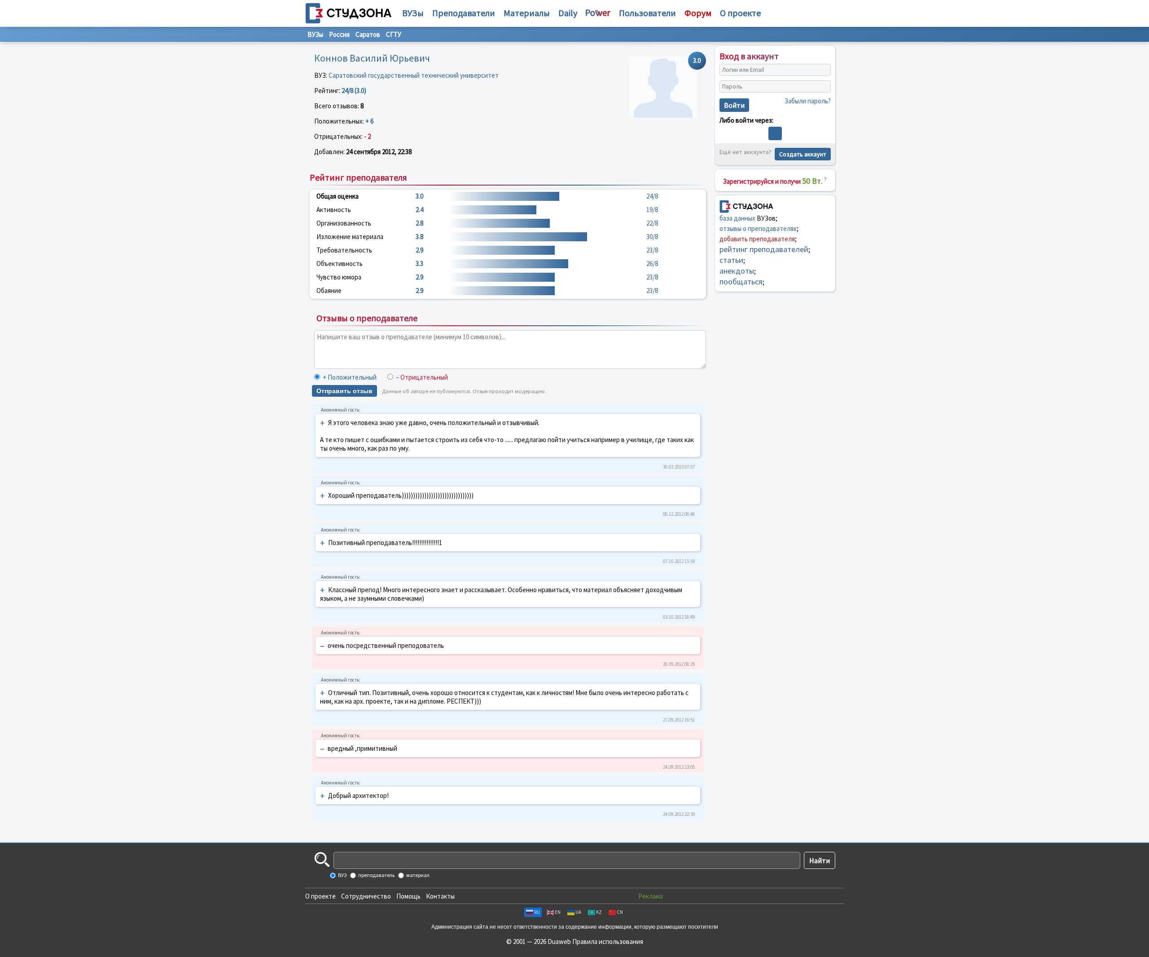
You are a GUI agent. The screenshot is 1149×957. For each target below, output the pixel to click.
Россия (339, 34)
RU (537, 912)
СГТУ (393, 34)
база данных (737, 218)
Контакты (440, 896)
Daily (567, 12)
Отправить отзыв (344, 390)
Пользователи (647, 12)
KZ (599, 912)
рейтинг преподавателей (763, 249)
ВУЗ (341, 875)
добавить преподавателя (757, 239)
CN (620, 912)
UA (578, 912)
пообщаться (741, 281)
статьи (731, 260)
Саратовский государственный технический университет (414, 75)
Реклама (650, 896)
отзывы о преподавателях (758, 228)
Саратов (367, 34)
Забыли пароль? (808, 101)
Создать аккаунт (802, 154)
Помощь (408, 896)
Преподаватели (463, 12)
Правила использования (607, 941)
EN (558, 912)
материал (417, 875)
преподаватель (376, 875)
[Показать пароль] (821, 86)
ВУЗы (413, 12)
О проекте (320, 896)
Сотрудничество (366, 896)
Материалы (527, 12)
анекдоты (736, 271)
